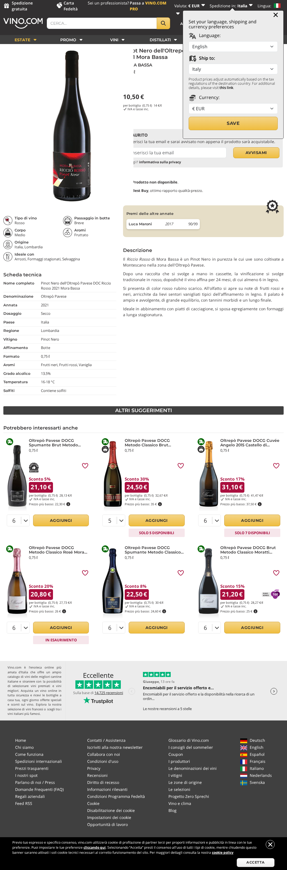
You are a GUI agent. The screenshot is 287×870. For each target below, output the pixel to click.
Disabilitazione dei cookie (111, 810)
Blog (172, 810)
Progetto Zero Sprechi (188, 796)
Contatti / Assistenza (106, 740)
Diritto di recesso (103, 782)
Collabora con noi (103, 754)
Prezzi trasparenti (31, 768)
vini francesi (34, 709)
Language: (209, 35)
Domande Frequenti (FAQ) (39, 789)
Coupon (175, 754)
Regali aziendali (30, 796)
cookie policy (222, 852)
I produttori (179, 761)
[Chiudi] (275, 15)
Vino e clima (179, 803)
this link (226, 87)
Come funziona (29, 754)
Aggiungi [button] (61, 520)
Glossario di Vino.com (188, 740)
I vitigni (175, 775)
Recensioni (97, 775)
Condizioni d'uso (102, 761)
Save (233, 123)
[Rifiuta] (270, 844)
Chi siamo (24, 747)
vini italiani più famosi (24, 713)
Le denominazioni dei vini (192, 768)
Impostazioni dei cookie (109, 817)
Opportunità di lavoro (107, 824)
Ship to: (206, 58)
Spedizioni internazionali (38, 761)
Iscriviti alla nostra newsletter (115, 747)
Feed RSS (23, 803)
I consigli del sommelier (190, 747)
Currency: (208, 97)
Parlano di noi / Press (35, 782)
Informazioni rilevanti (107, 789)
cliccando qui (95, 847)
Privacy (93, 768)
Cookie (93, 803)
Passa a (148, 6)
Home (20, 740)
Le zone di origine (185, 782)
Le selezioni (179, 789)
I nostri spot (26, 775)
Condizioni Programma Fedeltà (116, 796)
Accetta (255, 862)
